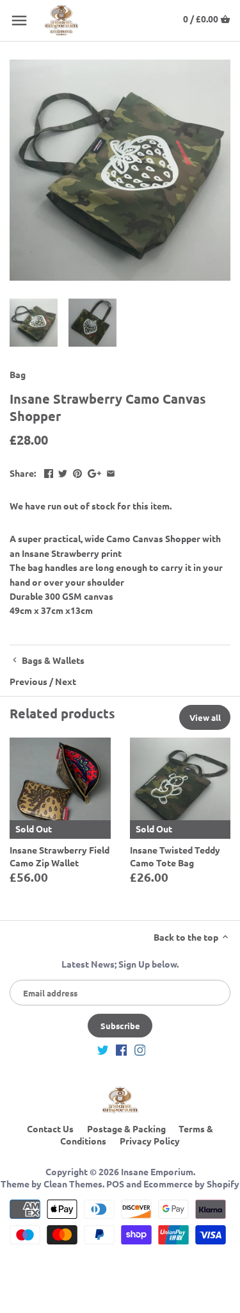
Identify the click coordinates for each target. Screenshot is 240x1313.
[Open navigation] (19, 20)
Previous (28, 681)
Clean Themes (73, 1183)
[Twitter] (103, 1049)
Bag (18, 374)
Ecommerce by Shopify (191, 1183)
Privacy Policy (150, 1140)
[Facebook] (121, 1049)
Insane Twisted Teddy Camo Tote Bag (175, 856)
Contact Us (50, 1128)
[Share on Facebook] (48, 471)
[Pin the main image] (77, 471)
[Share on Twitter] (62, 471)
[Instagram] (140, 1049)
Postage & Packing (126, 1128)
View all (205, 717)
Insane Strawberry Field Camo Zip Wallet (59, 856)
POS (115, 1183)
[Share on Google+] (94, 471)
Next (65, 681)
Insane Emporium (157, 1171)
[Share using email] (110, 471)
